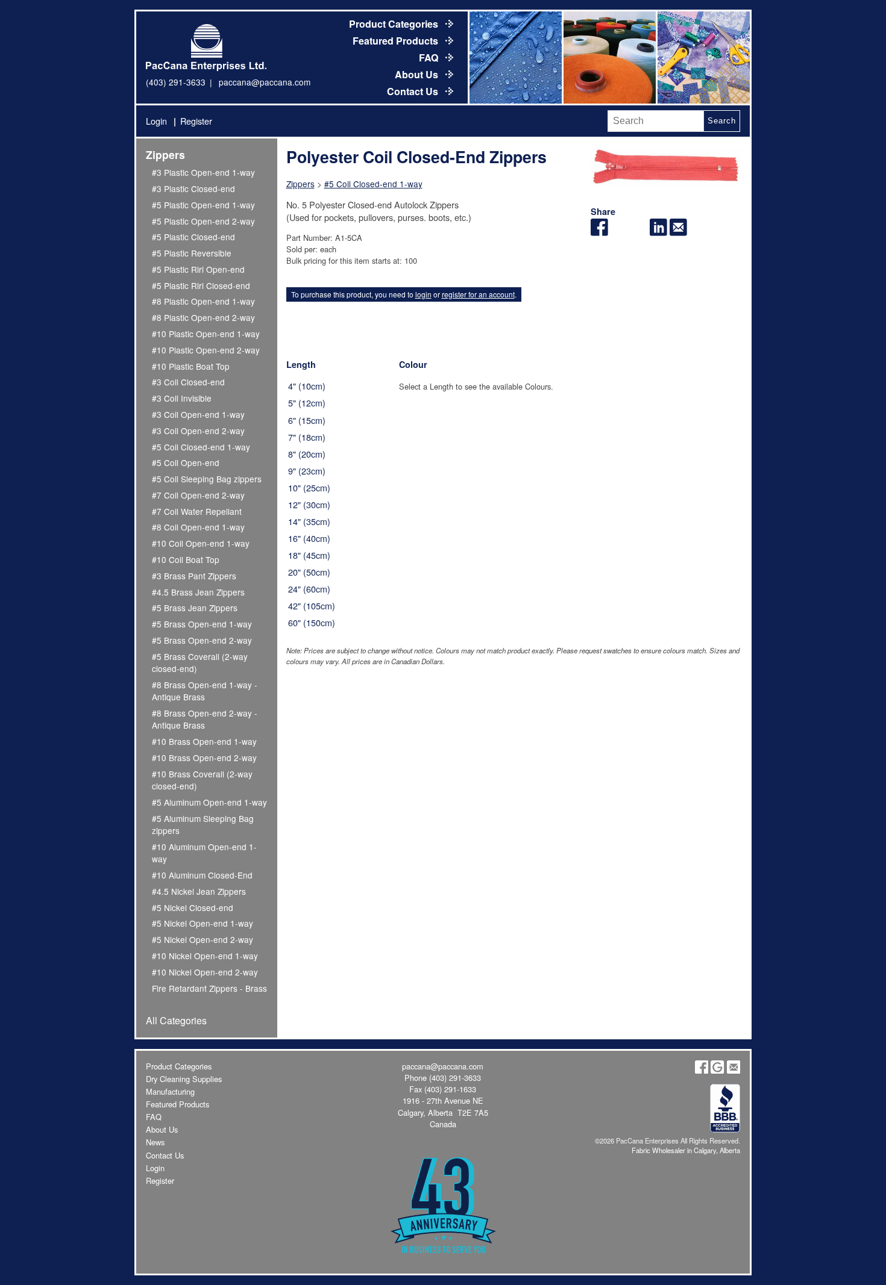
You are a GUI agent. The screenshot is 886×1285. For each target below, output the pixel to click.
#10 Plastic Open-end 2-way (206, 350)
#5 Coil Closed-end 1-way (201, 447)
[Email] (678, 232)
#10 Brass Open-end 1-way (204, 741)
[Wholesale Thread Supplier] (609, 57)
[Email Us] (733, 1070)
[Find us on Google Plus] (717, 1070)
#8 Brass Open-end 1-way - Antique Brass (204, 691)
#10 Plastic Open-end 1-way (206, 334)
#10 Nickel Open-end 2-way (205, 972)
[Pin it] (639, 232)
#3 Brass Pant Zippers (194, 576)
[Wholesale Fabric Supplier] (515, 57)
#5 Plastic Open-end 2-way (203, 221)
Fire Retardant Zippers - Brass (209, 988)
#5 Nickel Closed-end (192, 907)
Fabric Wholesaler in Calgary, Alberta (686, 1150)
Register (196, 120)
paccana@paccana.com (264, 82)
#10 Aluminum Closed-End (202, 875)
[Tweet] (619, 232)
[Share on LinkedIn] (658, 232)
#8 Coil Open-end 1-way (198, 527)
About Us (418, 74)
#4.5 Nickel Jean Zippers (199, 891)
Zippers (165, 154)
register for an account (478, 294)
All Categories (176, 1020)
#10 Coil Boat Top (185, 559)
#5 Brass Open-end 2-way (202, 640)
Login (156, 120)
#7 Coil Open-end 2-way (198, 495)
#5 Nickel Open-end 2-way (202, 939)
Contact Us (414, 91)
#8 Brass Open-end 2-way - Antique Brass (204, 719)
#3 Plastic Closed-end (193, 188)
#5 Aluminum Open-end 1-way (209, 802)
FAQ (430, 57)
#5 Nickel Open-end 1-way (202, 923)
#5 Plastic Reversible (191, 253)
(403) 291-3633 (176, 82)
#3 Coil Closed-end (188, 382)
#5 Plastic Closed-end (193, 237)
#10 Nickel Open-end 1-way (205, 956)
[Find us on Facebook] (701, 1070)
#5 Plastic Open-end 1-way (203, 205)
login (423, 294)
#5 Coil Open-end (185, 462)
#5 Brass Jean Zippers (194, 608)
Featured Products (397, 41)
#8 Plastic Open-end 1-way (203, 301)
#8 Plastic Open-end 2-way (203, 317)
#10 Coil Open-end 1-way (201, 543)
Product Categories (395, 24)
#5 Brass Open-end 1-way (202, 624)
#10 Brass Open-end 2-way (204, 757)
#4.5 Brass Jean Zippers (198, 592)
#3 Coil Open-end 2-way (198, 431)
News (155, 1142)
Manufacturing (170, 1091)
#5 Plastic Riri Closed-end (201, 285)
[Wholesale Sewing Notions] (703, 57)
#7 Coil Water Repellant (197, 511)
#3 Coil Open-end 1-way (198, 414)
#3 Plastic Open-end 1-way (203, 172)
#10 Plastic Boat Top (191, 366)
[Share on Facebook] (599, 232)
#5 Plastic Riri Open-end (198, 269)
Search (721, 120)
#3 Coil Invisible (182, 398)
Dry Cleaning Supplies (184, 1078)
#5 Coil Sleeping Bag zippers (207, 479)
